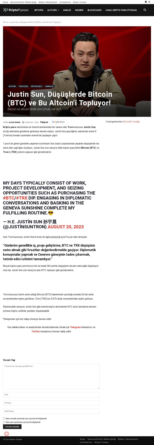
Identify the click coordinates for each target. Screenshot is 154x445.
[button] (145, 10)
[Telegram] (146, 2)
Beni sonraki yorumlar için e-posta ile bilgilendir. (26, 417)
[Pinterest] (38, 342)
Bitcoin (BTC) (36, 86)
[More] (59, 342)
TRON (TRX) (23, 86)
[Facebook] (24, 342)
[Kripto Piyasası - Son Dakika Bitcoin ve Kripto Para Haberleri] (16, 10)
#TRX (21, 196)
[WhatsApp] (45, 342)
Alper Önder (14, 122)
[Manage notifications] (6, 433)
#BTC (8, 196)
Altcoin (6, 22)
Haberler (49, 86)
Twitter (35, 330)
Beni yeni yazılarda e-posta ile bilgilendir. (23, 420)
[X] (149, 2)
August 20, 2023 (66, 225)
